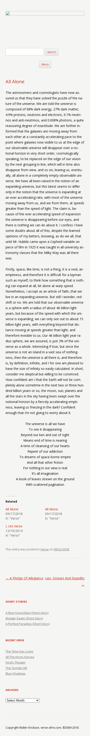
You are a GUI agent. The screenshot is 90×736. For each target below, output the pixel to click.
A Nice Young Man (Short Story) (27, 613)
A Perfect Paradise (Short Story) (28, 624)
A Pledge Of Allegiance (24, 578)
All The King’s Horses (20, 657)
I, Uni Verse (14, 526)
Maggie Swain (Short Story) (24, 618)
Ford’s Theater (16, 662)
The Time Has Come (19, 651)
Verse (44, 549)
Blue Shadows (16, 673)
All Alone (12, 509)
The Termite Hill (16, 668)
